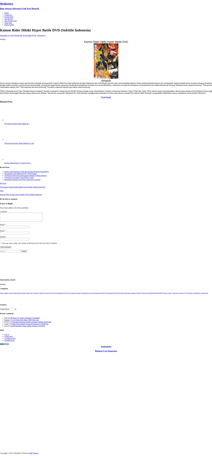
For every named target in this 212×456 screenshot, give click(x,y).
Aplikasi (6, 293)
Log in (6, 334)
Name (2, 225)
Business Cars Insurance (106, 351)
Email (2, 231)
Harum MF (18, 35)
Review (170, 293)
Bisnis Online (9, 25)
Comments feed (9, 338)
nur (5, 326)
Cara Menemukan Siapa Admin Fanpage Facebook (27, 326)
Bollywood (30, 293)
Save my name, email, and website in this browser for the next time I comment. (29, 243)
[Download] (106, 97)
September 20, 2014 (7, 35)
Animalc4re (106, 346)
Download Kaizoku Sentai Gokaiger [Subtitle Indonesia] (31, 322)
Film (50, 293)
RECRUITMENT (158, 293)
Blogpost (24, 293)
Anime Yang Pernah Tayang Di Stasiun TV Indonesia (29, 324)
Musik (138, 293)
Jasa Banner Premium (74, 293)
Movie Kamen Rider (110, 293)
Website (3, 237)
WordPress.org (9, 340)
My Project (143, 293)
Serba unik (8, 23)
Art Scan (11, 293)
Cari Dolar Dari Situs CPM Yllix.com (25, 320)
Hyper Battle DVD (29, 35)
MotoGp (102, 293)
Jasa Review (8, 19)
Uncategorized (204, 293)
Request (166, 293)
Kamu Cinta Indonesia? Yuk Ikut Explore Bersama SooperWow (26, 172)
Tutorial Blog (196, 293)
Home (6, 13)
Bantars (7, 320)
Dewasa (47, 293)
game (53, 293)
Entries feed (8, 336)
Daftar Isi (41, 293)
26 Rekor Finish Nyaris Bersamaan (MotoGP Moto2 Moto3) (25, 176)
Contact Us (8, 15)
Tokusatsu (40, 35)
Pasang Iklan (8, 17)
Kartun (92, 293)
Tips (186, 293)
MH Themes (33, 453)
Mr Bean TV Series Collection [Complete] (25, 318)
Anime (2, 293)
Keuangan (97, 293)
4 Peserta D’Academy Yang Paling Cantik (19, 178)
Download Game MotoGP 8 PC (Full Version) (20, 174)
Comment (3, 212)
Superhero (181, 293)
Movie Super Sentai (122, 293)
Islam (67, 293)
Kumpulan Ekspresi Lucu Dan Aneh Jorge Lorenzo (22, 180)
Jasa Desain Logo (10, 21)
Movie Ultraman (131, 293)
